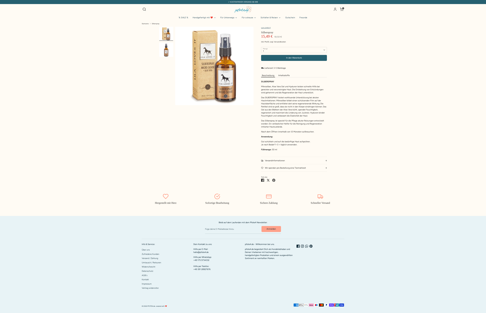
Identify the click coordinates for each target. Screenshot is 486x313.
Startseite (145, 24)
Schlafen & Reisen (269, 17)
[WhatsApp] (306, 246)
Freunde (303, 17)
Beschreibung (268, 75)
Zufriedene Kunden (150, 254)
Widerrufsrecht (148, 267)
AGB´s (144, 275)
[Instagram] (302, 246)
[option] (214, 67)
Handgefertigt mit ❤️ (203, 17)
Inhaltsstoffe (284, 75)
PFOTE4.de (151, 306)
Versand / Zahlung (150, 258)
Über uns (146, 250)
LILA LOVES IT (266, 28)
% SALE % (183, 17)
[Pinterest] (310, 246)
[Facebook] (298, 246)
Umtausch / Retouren (151, 262)
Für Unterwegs (227, 17)
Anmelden (271, 229)
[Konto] (335, 9)
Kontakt (145, 279)
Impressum (147, 284)
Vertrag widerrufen (150, 288)
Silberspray (155, 24)
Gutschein (290, 17)
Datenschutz (147, 271)
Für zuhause (248, 17)
